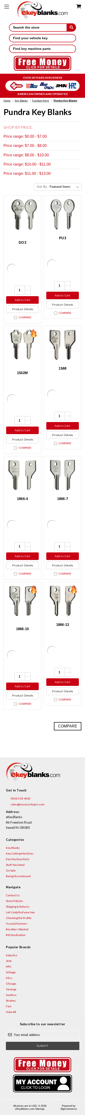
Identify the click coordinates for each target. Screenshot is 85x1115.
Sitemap (39, 1108)
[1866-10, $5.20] (22, 600)
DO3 (22, 242)
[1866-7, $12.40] (62, 475)
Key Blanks (13, 848)
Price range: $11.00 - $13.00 (27, 173)
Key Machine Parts (18, 859)
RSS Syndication (16, 935)
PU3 (62, 238)
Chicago (11, 983)
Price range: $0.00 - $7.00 (25, 136)
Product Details (22, 309)
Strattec (11, 1000)
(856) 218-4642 (20, 798)
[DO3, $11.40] (22, 214)
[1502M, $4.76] (22, 344)
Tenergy (11, 989)
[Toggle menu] (6, 6)
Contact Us (13, 895)
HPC (9, 966)
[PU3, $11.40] (62, 214)
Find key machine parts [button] (32, 49)
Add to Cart (22, 300)
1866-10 (22, 629)
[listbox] (65, 186)
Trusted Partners (16, 923)
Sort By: (42, 186)
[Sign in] (42, 1083)
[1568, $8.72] (62, 344)
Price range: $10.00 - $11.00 (27, 164)
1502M (22, 373)
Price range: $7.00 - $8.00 (25, 146)
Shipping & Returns (18, 906)
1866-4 (22, 499)
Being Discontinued (18, 876)
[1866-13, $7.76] (62, 600)
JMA (9, 961)
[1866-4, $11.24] (22, 475)
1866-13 (62, 625)
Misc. (9, 978)
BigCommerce (69, 1108)
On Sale (11, 870)
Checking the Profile (18, 918)
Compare (25, 317)
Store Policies (14, 901)
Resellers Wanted (17, 929)
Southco (11, 995)
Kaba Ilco (11, 955)
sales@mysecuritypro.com (27, 804)
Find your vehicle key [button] (30, 38)
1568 (62, 368)
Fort (8, 1006)
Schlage (11, 972)
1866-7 (62, 499)
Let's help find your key (20, 912)
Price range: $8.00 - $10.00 (26, 155)
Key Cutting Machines (20, 853)
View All (11, 1012)
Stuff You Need (15, 865)
